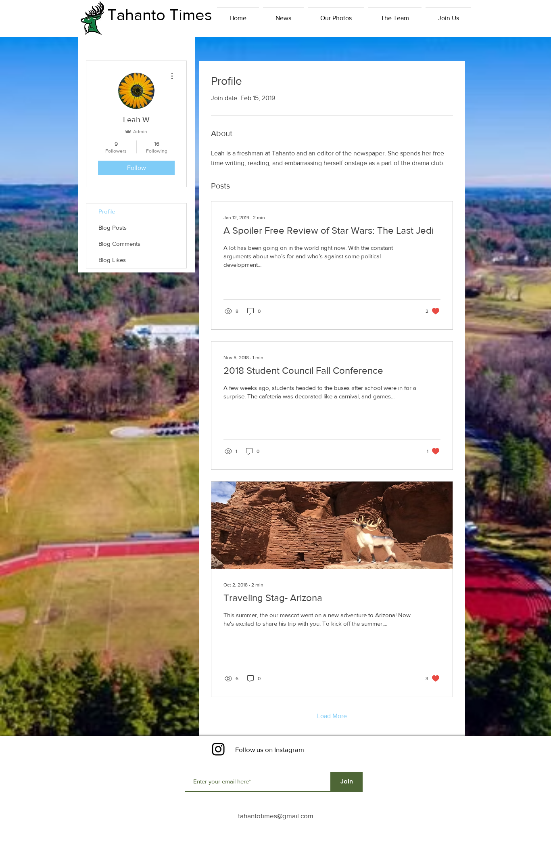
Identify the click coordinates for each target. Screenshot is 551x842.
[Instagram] (218, 749)
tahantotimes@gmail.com (275, 815)
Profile (106, 211)
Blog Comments (119, 243)
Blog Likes (112, 259)
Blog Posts (112, 227)
